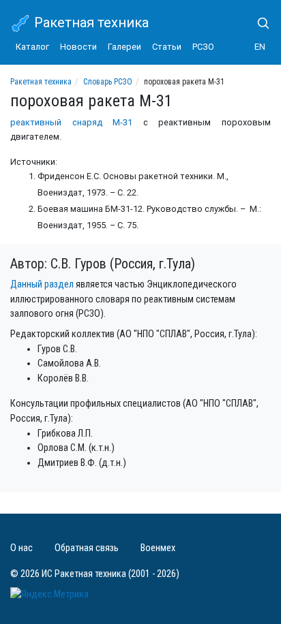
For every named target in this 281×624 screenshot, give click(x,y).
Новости (78, 47)
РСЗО (203, 47)
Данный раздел (42, 284)
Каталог (32, 47)
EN (259, 47)
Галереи (124, 47)
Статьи (166, 47)
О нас (21, 548)
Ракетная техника (90, 22)
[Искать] (258, 23)
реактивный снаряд (56, 122)
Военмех (157, 548)
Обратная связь (87, 548)
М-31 (122, 122)
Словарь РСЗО (107, 82)
